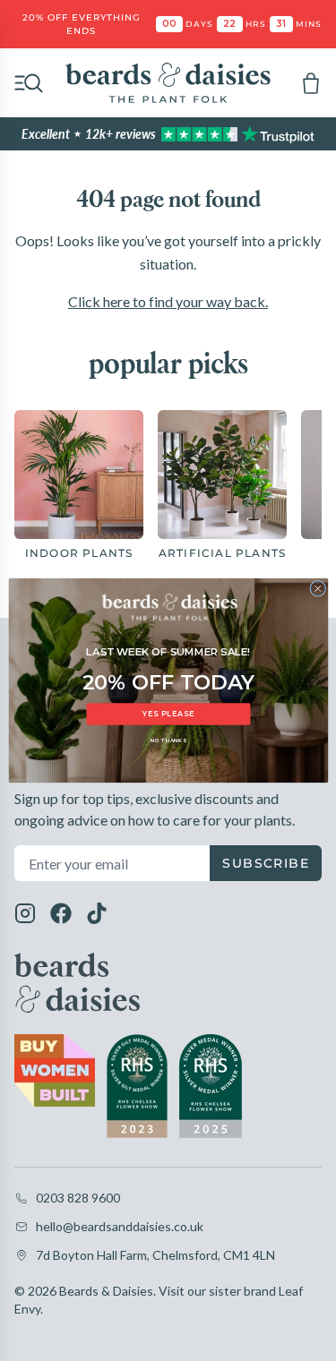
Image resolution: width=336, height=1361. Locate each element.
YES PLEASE (168, 713)
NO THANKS (167, 740)
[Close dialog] (317, 588)
